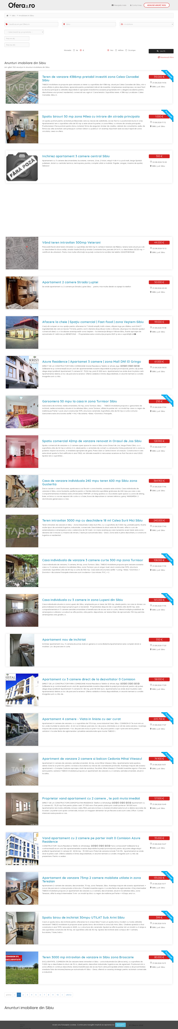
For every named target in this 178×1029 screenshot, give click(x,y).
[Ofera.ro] (22, 5)
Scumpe (131, 50)
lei (77, 50)
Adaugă (156, 5)
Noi (111, 50)
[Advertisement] (82, 211)
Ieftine (120, 50)
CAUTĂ (162, 51)
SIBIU (14, 16)
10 (58, 995)
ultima (68, 995)
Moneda (67, 50)
